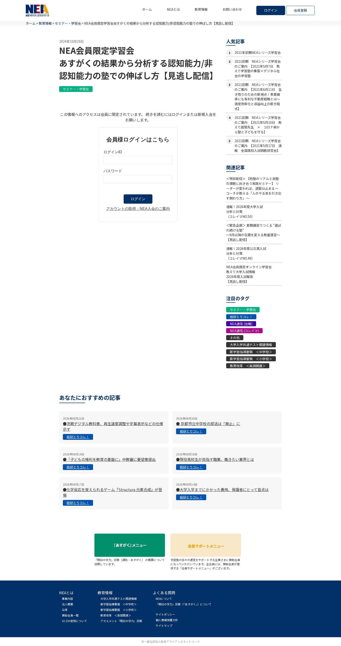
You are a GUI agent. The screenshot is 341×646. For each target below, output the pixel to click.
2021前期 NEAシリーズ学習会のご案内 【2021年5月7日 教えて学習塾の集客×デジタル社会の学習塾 (258, 68)
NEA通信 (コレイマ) (244, 330)
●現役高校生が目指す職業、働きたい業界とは (215, 459)
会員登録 (300, 10)
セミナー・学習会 (76, 89)
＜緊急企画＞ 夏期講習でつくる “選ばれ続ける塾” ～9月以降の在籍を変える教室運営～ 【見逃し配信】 (253, 232)
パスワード (112, 171)
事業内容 (67, 598)
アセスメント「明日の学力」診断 (121, 621)
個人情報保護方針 (167, 620)
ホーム (147, 9)
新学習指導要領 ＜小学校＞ (251, 358)
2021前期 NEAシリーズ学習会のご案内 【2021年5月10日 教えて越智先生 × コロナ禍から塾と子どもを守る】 (258, 124)
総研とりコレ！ (241, 316)
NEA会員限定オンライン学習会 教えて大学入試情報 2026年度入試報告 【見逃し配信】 (249, 274)
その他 (235, 337)
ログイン (270, 10)
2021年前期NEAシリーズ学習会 (258, 52)
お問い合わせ (232, 9)
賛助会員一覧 (70, 615)
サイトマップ (164, 625)
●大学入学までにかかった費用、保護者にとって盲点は (222, 489)
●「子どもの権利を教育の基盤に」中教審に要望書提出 (109, 459)
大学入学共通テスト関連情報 (251, 344)
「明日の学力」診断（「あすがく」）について (183, 604)
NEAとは (173, 9)
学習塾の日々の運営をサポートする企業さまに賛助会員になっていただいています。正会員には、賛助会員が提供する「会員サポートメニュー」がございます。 (205, 564)
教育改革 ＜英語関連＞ (248, 365)
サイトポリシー (165, 614)
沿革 (65, 610)
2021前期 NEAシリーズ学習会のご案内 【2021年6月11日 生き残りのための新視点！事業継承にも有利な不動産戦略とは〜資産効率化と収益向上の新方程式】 (258, 96)
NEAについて (164, 598)
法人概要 (67, 604)
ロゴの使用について (74, 621)
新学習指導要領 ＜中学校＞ (251, 351)
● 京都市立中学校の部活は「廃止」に (208, 423)
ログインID (112, 152)
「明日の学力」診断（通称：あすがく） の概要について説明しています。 (129, 562)
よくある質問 (164, 592)
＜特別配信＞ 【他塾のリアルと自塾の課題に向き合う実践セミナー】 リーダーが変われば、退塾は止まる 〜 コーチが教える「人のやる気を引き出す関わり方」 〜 (253, 188)
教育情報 (201, 9)
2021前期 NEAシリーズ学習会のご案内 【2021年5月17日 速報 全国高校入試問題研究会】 (258, 145)
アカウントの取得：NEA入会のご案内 (138, 209)
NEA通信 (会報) (241, 323)
